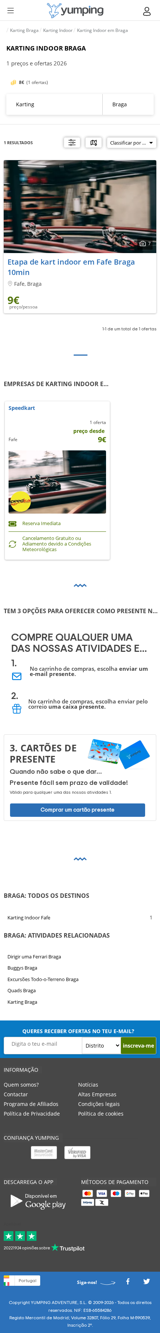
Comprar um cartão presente (78, 810)
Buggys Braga (22, 968)
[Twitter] (147, 1283)
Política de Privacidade (32, 1113)
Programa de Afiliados (31, 1103)
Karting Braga (22, 1002)
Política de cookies (101, 1113)
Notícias (88, 1084)
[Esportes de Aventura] (75, 10)
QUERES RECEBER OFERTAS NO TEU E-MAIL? (78, 1031)
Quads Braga (21, 990)
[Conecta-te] (147, 11)
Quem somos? (21, 1084)
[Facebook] (128, 1283)
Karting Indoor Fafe (28, 917)
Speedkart (22, 408)
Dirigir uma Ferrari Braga (34, 956)
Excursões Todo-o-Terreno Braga (43, 979)
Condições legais (99, 1103)
